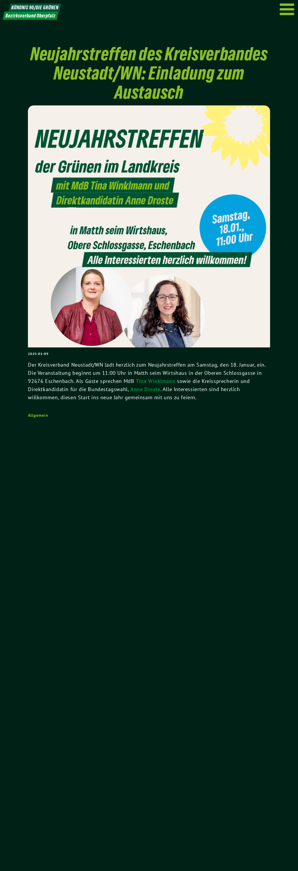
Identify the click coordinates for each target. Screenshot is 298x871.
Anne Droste (145, 389)
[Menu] (287, 9)
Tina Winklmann (155, 381)
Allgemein (38, 415)
